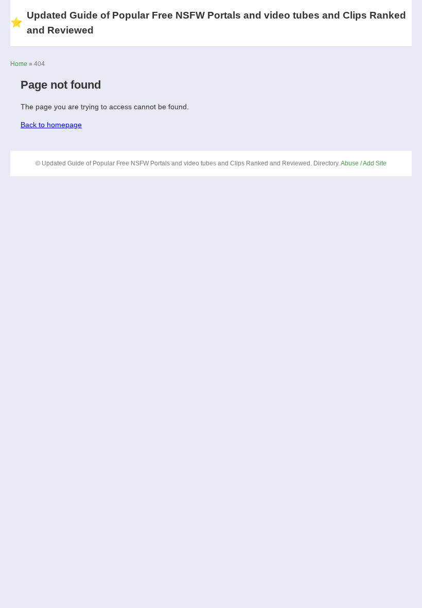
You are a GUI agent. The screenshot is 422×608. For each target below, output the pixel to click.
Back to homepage (51, 125)
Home (18, 63)
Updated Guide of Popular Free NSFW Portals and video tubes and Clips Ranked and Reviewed (208, 23)
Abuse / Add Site (363, 163)
